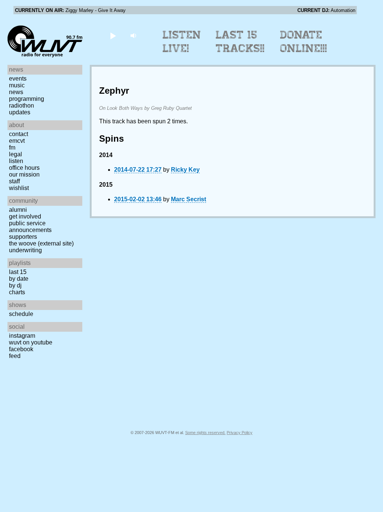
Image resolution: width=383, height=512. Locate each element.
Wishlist (19, 188)
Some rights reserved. (205, 432)
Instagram (22, 335)
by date (18, 278)
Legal (15, 154)
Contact (18, 134)
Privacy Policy (239, 432)
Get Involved (25, 216)
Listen (16, 161)
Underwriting (25, 250)
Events (18, 78)
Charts (17, 292)
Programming (26, 99)
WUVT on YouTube (30, 342)
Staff (14, 181)
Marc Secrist (188, 199)
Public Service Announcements (30, 226)
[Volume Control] (134, 35)
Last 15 (18, 272)
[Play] (112, 35)
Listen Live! (182, 41)
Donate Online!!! (303, 41)
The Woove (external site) (41, 243)
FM (12, 147)
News (16, 92)
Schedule (21, 314)
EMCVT (17, 141)
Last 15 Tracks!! (240, 41)
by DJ (15, 285)
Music (17, 85)
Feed (15, 356)
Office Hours (24, 168)
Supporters (23, 237)
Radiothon (21, 105)
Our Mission (24, 174)
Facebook (21, 349)
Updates (19, 112)
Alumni (18, 210)
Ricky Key (185, 169)
